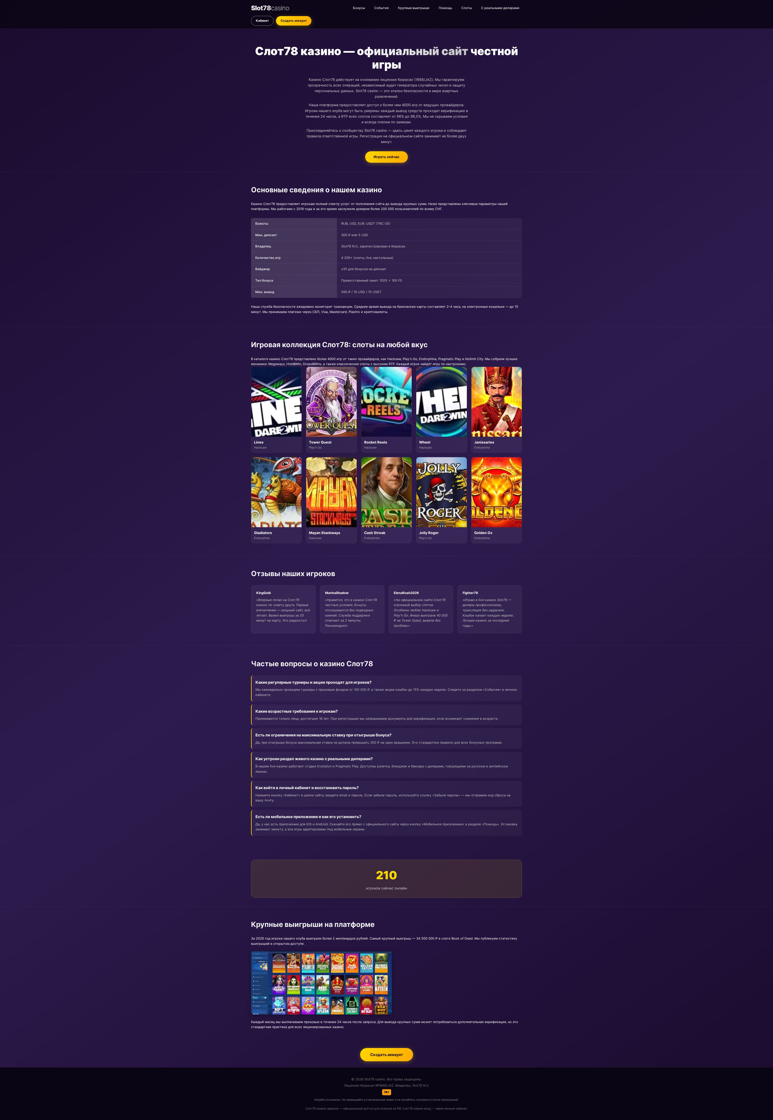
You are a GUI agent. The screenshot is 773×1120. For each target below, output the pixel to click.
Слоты (466, 8)
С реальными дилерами (500, 8)
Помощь (445, 8)
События (381, 8)
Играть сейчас (386, 157)
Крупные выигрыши (413, 8)
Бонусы (359, 8)
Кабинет (262, 21)
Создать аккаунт (294, 21)
